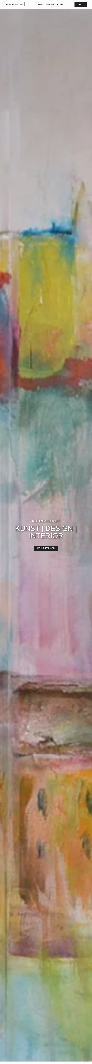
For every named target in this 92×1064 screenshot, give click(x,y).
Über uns (50, 4)
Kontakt (81, 4)
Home (40, 4)
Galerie (60, 4)
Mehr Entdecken (46, 548)
